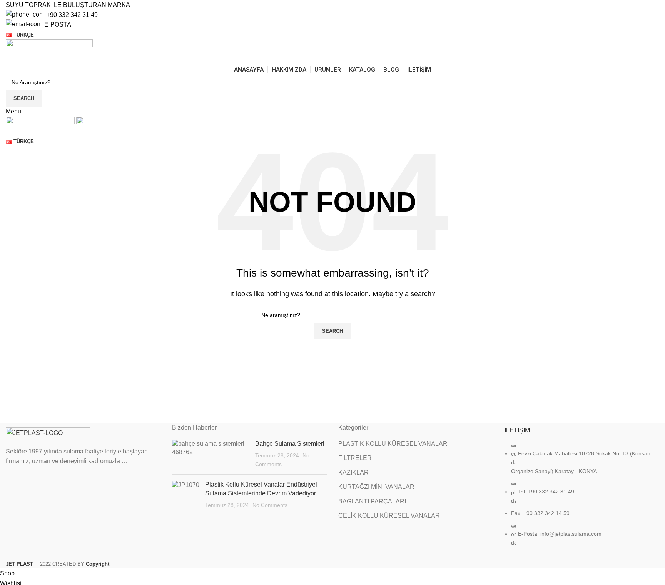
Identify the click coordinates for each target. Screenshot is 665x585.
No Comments (269, 505)
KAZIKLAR (353, 472)
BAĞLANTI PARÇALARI (372, 501)
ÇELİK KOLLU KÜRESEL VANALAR (389, 515)
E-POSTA (57, 24)
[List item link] (582, 498)
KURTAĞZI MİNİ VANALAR (376, 486)
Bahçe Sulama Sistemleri (289, 443)
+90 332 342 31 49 (72, 15)
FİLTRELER (355, 458)
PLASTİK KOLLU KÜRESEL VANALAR (393, 443)
